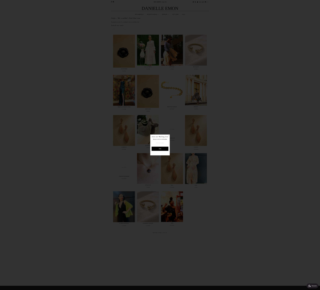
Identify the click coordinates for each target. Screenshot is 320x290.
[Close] (168, 136)
